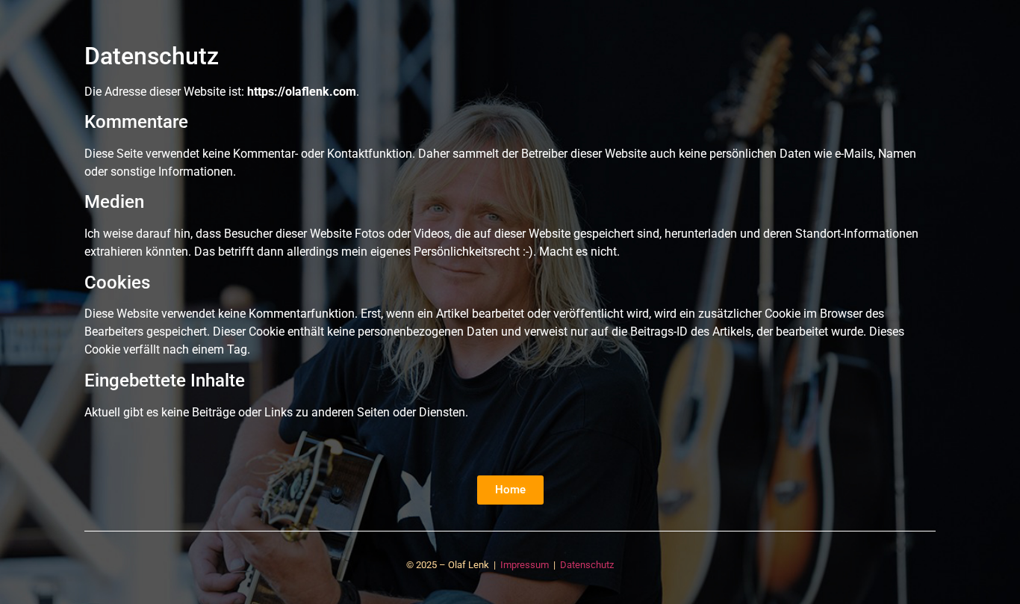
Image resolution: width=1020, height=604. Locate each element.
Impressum (524, 564)
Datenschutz (587, 564)
